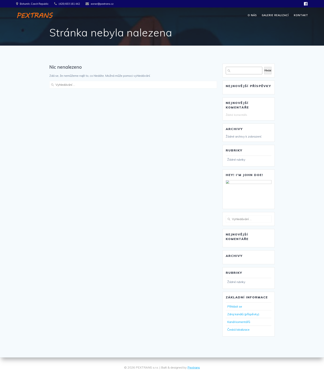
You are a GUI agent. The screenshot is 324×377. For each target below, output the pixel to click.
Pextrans (194, 367)
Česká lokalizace (238, 329)
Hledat (267, 70)
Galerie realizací (275, 15)
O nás (252, 15)
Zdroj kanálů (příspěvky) (243, 314)
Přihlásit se (234, 306)
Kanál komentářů (238, 322)
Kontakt (301, 15)
